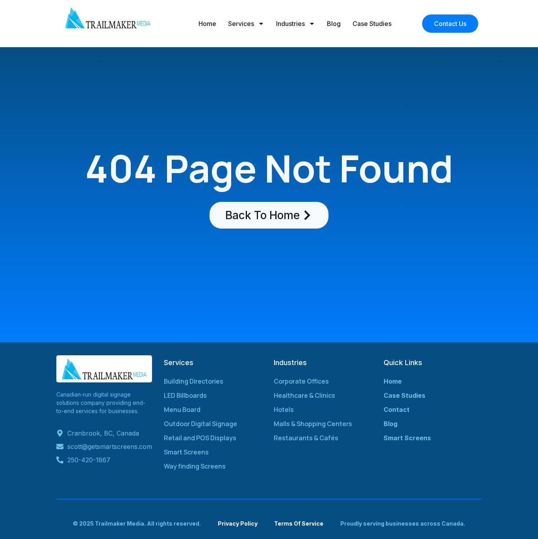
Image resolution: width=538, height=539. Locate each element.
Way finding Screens (195, 466)
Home (207, 24)
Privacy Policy (238, 523)
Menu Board (182, 409)
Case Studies (371, 24)
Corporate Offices (301, 381)
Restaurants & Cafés (306, 438)
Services (241, 24)
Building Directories (193, 381)
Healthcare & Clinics (304, 395)
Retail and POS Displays (200, 438)
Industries (290, 24)
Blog (334, 24)
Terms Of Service (298, 523)
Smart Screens (186, 452)
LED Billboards (185, 395)
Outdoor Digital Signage (200, 423)
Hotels (284, 409)
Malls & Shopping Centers (313, 423)
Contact (397, 409)
